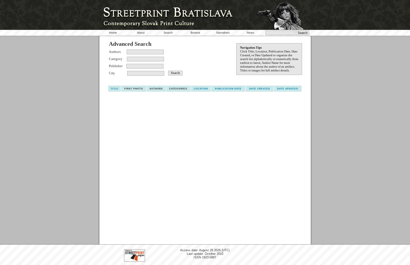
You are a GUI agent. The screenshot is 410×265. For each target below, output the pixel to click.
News (250, 32)
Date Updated (287, 88)
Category (115, 59)
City (112, 73)
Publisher (116, 66)
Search (168, 32)
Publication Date (228, 88)
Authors (115, 52)
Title (114, 88)
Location (201, 88)
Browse (195, 32)
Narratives (223, 32)
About (140, 32)
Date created (259, 88)
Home (113, 32)
